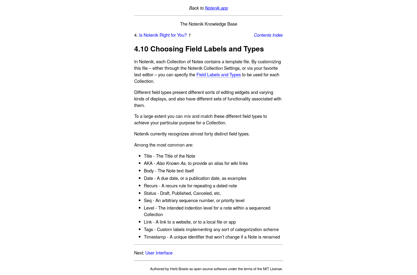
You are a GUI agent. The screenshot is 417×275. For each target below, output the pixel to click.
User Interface (159, 252)
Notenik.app (216, 8)
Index (277, 35)
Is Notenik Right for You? (163, 35)
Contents (262, 35)
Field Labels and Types (218, 74)
